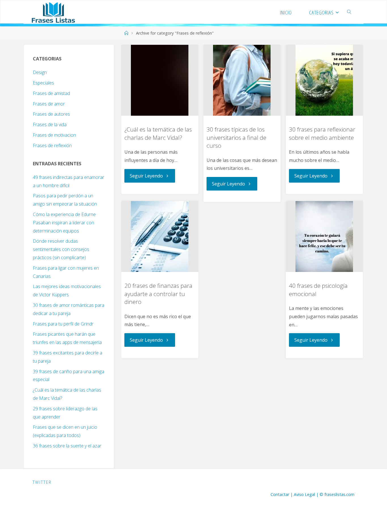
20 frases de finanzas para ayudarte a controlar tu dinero (158, 294)
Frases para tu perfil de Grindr (63, 324)
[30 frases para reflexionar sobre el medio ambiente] (324, 80)
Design (40, 72)
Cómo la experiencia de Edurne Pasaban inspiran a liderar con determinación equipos (64, 222)
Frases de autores (51, 114)
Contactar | (282, 494)
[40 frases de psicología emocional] (324, 236)
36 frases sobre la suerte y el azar (67, 446)
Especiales (43, 83)
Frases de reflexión (52, 145)
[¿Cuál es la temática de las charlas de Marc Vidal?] (159, 80)
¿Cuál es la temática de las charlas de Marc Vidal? (158, 133)
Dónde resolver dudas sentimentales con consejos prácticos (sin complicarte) (61, 249)
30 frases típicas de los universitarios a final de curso (236, 137)
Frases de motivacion (54, 135)
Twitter (42, 482)
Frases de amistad (51, 93)
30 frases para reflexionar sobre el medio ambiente (322, 133)
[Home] (126, 33)
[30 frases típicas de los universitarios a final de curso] (241, 80)
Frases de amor (49, 104)
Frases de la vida (50, 124)
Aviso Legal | (307, 494)
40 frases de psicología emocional (318, 290)
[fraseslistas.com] (53, 12)
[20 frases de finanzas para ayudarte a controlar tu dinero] (159, 236)
